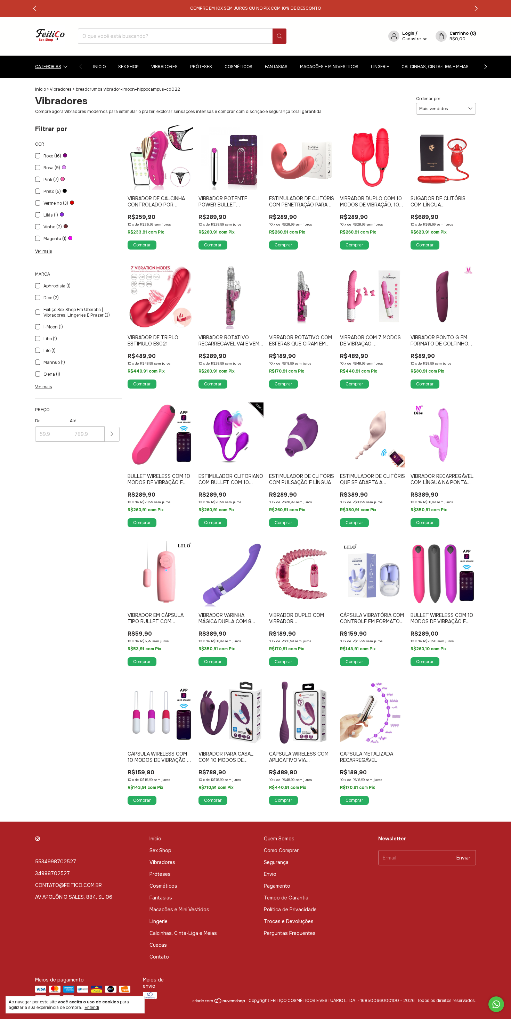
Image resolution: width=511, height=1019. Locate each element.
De (37, 421)
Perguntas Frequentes (290, 933)
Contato (159, 957)
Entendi (91, 1007)
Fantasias (276, 67)
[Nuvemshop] (219, 1002)
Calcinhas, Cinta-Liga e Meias (435, 67)
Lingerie (380, 67)
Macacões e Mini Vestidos (329, 67)
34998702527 (52, 873)
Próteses (201, 67)
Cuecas (158, 945)
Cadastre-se (414, 39)
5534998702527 (55, 861)
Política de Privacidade (290, 909)
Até (73, 421)
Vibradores (164, 67)
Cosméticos (238, 67)
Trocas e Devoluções (289, 921)
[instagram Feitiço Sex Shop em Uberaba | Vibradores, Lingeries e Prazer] (37, 838)
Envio (270, 874)
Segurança (276, 862)
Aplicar (112, 434)
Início (99, 67)
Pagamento (277, 886)
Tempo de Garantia (286, 898)
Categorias (48, 67)
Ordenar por (428, 98)
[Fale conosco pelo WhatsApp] (496, 1004)
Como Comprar (281, 850)
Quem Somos (279, 838)
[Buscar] (279, 36)
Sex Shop (128, 67)
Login (408, 33)
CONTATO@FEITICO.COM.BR (68, 885)
